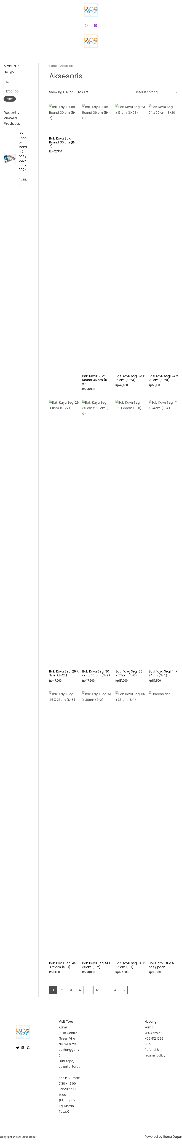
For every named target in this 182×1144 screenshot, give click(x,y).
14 (114, 990)
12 (97, 990)
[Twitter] (17, 1047)
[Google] (28, 1047)
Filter (10, 99)
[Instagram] (95, 25)
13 (106, 990)
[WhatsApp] (86, 25)
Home (53, 66)
